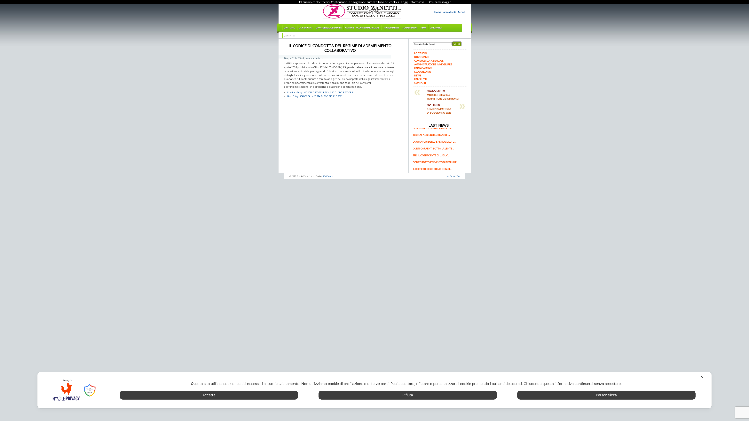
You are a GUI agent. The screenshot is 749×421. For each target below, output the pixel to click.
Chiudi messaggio (440, 2)
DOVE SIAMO (305, 27)
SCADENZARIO (409, 27)
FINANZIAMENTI (391, 27)
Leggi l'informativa (412, 2)
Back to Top (455, 176)
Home (437, 12)
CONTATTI (289, 35)
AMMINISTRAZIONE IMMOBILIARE (362, 27)
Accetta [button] (208, 395)
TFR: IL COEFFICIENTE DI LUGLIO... (431, 158)
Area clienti (449, 12)
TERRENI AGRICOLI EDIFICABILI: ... (431, 137)
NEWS (423, 27)
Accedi (461, 12)
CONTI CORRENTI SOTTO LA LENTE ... (433, 151)
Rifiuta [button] (407, 395)
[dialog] (374, 390)
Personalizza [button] (606, 395)
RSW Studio (328, 176)
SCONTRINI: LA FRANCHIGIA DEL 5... (433, 130)
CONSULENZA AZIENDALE (329, 27)
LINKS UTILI (436, 27)
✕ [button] (702, 377)
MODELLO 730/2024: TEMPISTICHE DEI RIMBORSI (320, 92)
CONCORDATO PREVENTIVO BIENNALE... (435, 164)
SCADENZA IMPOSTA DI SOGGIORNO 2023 (315, 96)
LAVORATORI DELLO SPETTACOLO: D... (434, 144)
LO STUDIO (289, 27)
